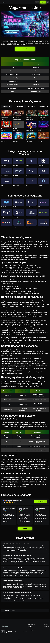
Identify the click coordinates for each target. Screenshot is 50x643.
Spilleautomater (42, 106)
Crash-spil (30, 106)
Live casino (18, 106)
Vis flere (25, 528)
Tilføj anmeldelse (41, 501)
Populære (5, 106)
